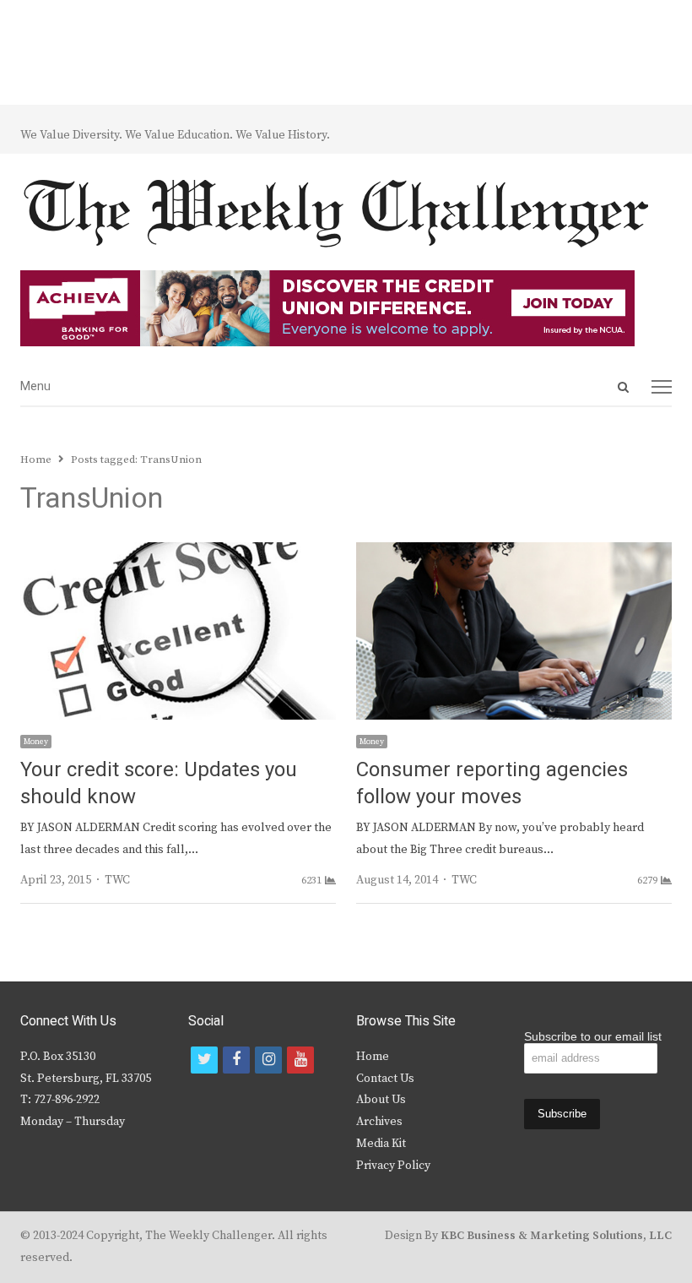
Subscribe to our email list (593, 1036)
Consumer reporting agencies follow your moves (492, 783)
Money (36, 742)
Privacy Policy (393, 1165)
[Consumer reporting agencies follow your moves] (514, 552)
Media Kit (381, 1143)
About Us (381, 1099)
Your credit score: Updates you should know (158, 783)
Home (372, 1056)
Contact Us (385, 1078)
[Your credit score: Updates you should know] (178, 552)
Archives (379, 1121)
